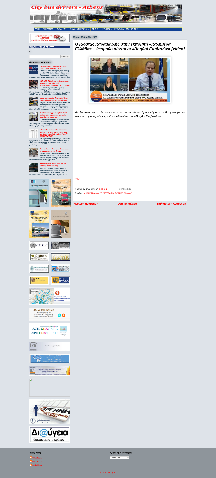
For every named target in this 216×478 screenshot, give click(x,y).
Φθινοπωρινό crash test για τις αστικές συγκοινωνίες (53, 165)
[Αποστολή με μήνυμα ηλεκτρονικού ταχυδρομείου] (120, 189)
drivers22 (37, 461)
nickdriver (37, 465)
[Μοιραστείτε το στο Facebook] (127, 189)
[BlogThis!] (123, 189)
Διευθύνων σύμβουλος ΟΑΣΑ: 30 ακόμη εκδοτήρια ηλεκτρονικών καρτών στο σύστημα (53, 115)
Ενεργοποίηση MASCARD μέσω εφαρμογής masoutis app (53, 67)
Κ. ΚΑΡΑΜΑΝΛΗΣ (93, 193)
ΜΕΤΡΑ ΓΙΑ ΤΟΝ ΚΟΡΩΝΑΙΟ (117, 193)
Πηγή (77, 178)
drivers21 (37, 457)
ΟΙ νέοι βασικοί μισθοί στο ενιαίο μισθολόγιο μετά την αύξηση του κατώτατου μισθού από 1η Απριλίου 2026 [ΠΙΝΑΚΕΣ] (55, 133)
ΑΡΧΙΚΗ (38, 29)
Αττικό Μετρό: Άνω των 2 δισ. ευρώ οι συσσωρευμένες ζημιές (54, 150)
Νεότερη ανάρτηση (86, 203)
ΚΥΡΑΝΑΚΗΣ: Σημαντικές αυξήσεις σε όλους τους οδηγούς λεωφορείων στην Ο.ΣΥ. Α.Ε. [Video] (55, 83)
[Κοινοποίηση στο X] (125, 189)
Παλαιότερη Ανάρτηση (171, 203)
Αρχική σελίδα (127, 203)
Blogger (111, 472)
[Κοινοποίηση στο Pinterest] (130, 189)
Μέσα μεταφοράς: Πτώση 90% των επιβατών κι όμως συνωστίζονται (54, 99)
